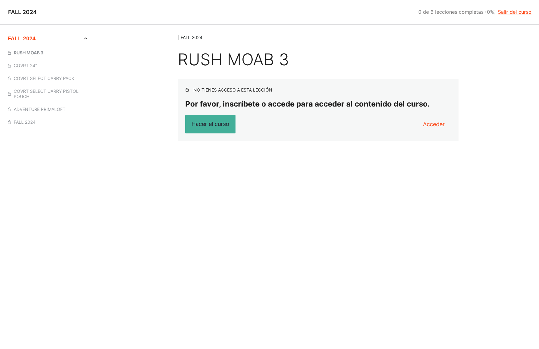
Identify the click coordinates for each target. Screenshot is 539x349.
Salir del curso (515, 12)
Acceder (434, 124)
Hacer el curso (210, 124)
